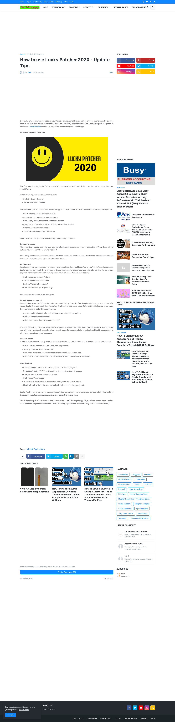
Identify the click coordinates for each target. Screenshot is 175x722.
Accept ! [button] (10, 715)
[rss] (154, 2)
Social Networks (125, 509)
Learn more (24, 710)
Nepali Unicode (131, 718)
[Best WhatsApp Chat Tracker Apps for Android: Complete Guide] (123, 279)
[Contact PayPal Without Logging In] (123, 216)
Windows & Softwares (139, 518)
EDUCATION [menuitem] (103, 7)
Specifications (142, 509)
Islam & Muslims (136, 489)
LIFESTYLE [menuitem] (88, 7)
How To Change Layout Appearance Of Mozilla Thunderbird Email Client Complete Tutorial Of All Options (65, 494)
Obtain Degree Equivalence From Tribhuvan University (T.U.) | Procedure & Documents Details (142, 230)
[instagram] (147, 707)
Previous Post (27, 578)
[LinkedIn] (71, 456)
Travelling (122, 518)
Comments (124, 576)
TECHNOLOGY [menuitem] (58, 7)
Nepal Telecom (124, 504)
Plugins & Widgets (142, 504)
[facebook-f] (129, 707)
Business (147, 474)
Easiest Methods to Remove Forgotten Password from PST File (143, 268)
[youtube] (151, 2)
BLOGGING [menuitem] (73, 7)
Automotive (123, 474)
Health (137, 484)
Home (22, 2)
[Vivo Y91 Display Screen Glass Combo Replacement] (34, 476)
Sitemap (59, 2)
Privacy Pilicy (49, 2)
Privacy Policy (106, 718)
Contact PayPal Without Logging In (143, 216)
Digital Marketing (125, 479)
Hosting (148, 484)
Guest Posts (92, 718)
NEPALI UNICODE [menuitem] (121, 7)
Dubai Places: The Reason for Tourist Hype (143, 255)
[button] (147, 7)
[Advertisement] (87, 32)
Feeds (152, 718)
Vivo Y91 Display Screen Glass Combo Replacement (34, 490)
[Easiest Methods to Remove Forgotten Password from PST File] (123, 267)
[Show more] (82, 456)
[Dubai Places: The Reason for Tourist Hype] (123, 255)
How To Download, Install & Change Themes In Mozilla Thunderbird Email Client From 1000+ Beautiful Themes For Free (98, 494)
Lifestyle (121, 494)
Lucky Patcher (35, 127)
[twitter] (147, 2)
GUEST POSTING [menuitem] (139, 7)
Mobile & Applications (35, 54)
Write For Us (68, 2)
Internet (121, 489)
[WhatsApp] (65, 456)
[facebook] (143, 2)
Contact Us (37, 2)
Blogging (136, 474)
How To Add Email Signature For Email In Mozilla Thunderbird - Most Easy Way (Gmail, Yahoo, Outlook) (142, 377)
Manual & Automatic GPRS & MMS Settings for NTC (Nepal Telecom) (143, 293)
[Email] (76, 456)
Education (141, 479)
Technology (142, 513)
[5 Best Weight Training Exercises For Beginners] (123, 243)
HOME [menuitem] (45, 7)
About (29, 2)
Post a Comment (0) (67, 572)
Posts (122, 574)
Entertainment (124, 484)
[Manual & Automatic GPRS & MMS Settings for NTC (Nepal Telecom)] (123, 293)
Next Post (108, 578)
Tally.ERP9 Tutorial (125, 513)
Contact (118, 718)
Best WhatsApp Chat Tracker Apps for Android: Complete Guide (141, 280)
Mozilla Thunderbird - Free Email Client (133, 499)
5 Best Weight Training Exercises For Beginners (143, 243)
